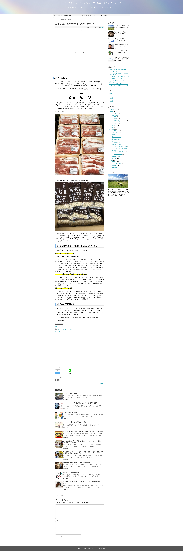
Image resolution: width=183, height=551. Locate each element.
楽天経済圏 (117, 142)
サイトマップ (104, 15)
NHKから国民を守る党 (120, 152)
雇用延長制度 (115, 167)
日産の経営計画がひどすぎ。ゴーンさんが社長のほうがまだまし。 (121, 46)
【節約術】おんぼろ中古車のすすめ (73, 393)
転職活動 (114, 165)
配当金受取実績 (116, 156)
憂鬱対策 (116, 118)
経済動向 (114, 150)
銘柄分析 (114, 158)
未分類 (111, 127)
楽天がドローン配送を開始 (71, 472)
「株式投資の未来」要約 (120, 146)
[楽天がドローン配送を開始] (59, 475)
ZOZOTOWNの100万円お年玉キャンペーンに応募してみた (80, 403)
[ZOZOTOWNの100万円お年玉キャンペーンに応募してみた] (59, 406)
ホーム (55, 15)
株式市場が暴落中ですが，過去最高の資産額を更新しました (121, 52)
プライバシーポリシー (87, 15)
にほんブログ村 (59, 331)
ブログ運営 (114, 123)
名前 (56, 520)
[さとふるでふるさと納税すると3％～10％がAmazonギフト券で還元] (59, 434)
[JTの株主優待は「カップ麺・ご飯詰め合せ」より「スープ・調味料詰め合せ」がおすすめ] (59, 444)
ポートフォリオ (116, 130)
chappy (101, 383)
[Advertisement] (79, 41)
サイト (57, 531)
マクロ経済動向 (118, 154)
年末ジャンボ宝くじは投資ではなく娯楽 (74, 422)
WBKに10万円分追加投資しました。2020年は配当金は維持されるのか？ (121, 59)
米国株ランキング (59, 326)
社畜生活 (71, 15)
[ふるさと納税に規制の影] (59, 415)
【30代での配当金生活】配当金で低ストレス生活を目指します (121, 27)
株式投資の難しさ (116, 139)
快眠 (115, 116)
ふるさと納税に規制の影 (70, 412)
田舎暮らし (114, 125)
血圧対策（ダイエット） (120, 121)
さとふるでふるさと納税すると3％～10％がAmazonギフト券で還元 (83, 431)
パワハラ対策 (117, 163)
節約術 (101, 27)
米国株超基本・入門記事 (120, 148)
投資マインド (115, 132)
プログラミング (113, 109)
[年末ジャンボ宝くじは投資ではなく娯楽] (59, 425)
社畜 (110, 160)
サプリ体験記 (115, 115)
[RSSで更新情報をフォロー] (59, 380)
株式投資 (66, 15)
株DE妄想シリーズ (116, 137)
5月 (111, 94)
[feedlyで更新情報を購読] (56, 380)
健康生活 (60, 15)
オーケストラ (78, 15)
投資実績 (114, 135)
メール (57, 525)
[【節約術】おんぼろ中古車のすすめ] (59, 396)
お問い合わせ (96, 15)
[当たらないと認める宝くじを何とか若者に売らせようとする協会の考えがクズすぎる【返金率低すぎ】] (59, 454)
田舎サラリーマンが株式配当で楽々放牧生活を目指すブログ (91, 3)
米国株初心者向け (116, 144)
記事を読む (65, 399)
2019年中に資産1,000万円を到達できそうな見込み (78, 462)
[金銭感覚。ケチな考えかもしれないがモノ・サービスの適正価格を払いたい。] (59, 484)
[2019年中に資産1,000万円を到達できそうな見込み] (59, 465)
